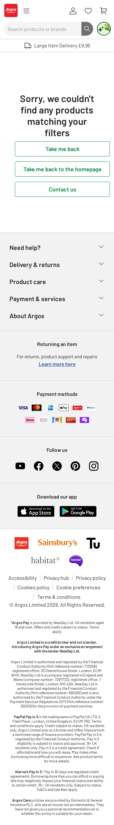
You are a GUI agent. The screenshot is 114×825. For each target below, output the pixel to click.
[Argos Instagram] (93, 466)
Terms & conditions (58, 597)
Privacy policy (91, 578)
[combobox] (42, 29)
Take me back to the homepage (62, 169)
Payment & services (37, 298)
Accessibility (23, 578)
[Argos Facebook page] (38, 466)
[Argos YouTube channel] (20, 466)
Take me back (62, 148)
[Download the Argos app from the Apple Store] (35, 516)
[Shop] (26, 11)
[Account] (72, 11)
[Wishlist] (88, 11)
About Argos (27, 315)
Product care (28, 281)
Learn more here (57, 364)
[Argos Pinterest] (75, 466)
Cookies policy (33, 587)
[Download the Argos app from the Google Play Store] (78, 516)
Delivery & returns (35, 264)
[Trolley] (103, 11)
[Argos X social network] (57, 466)
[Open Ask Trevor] (104, 29)
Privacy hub (56, 578)
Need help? (25, 247)
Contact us (62, 189)
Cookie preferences (78, 587)
